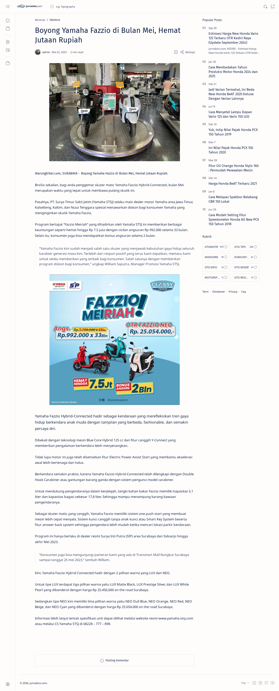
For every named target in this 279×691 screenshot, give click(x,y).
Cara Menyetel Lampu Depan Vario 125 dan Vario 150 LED (230, 114)
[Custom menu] (7, 63)
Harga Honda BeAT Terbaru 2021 (233, 183)
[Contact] (7, 50)
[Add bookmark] (176, 52)
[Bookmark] (272, 6)
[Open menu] (7, 6)
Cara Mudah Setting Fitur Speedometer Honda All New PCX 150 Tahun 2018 (234, 219)
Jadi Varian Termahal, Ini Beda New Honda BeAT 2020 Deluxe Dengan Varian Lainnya (231, 94)
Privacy (233, 291)
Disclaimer (218, 291)
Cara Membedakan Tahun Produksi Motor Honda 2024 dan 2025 (233, 71)
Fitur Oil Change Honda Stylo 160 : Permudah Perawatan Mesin (234, 168)
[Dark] (265, 6)
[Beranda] (7, 20)
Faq (243, 291)
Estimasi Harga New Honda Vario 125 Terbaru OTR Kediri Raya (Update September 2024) (233, 38)
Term (205, 291)
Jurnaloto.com (38, 683)
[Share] (187, 52)
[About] (7, 42)
